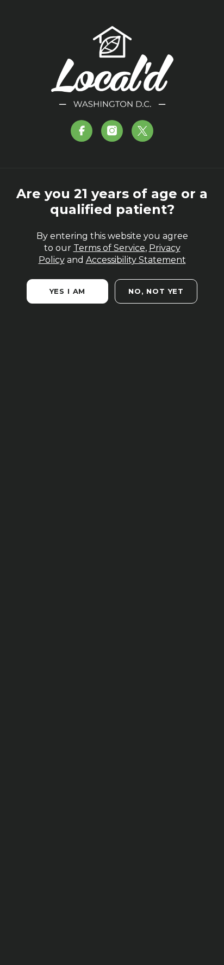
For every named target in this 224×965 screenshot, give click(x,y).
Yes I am (67, 291)
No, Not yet (156, 291)
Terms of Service (109, 248)
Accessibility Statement (136, 260)
